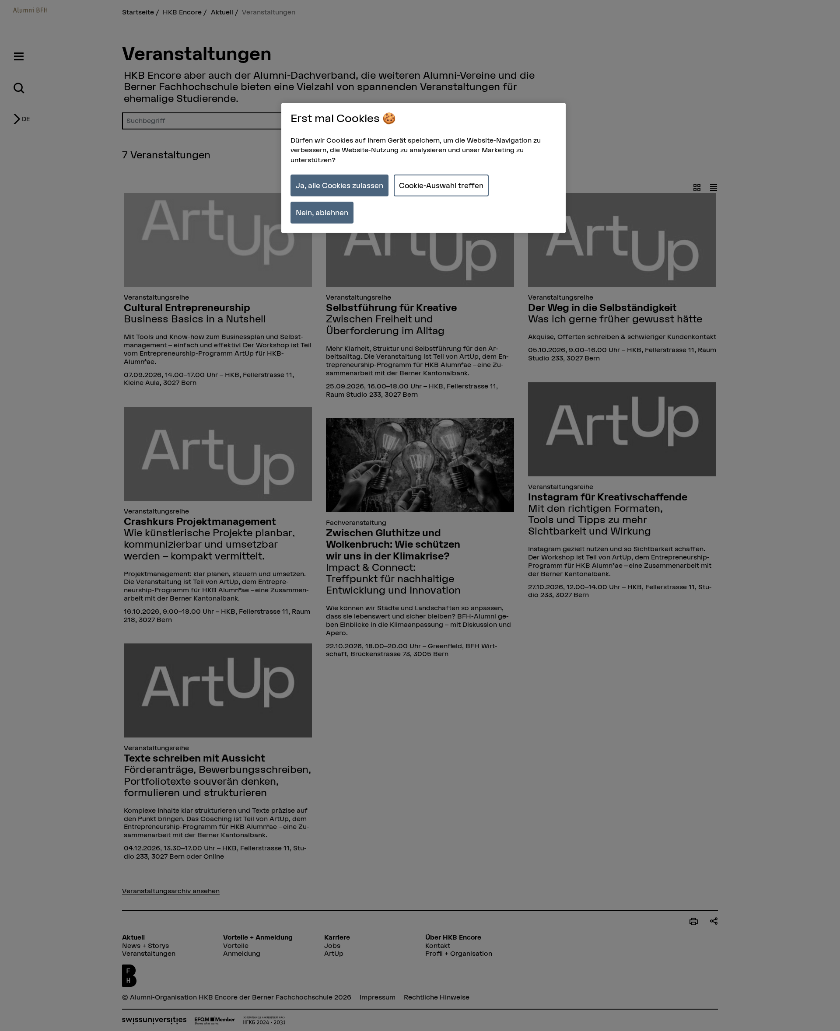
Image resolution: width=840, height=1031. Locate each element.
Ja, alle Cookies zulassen (339, 185)
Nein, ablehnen (322, 212)
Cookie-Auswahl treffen (441, 185)
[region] (423, 168)
